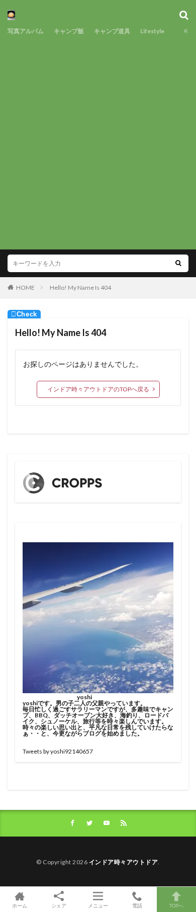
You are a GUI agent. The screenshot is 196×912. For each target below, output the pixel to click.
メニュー (98, 905)
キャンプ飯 (69, 31)
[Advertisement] (98, 141)
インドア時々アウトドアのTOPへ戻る (98, 389)
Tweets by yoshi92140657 (58, 751)
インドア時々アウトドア (123, 862)
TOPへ (176, 905)
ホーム (19, 905)
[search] (178, 263)
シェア (58, 905)
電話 (137, 905)
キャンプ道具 (112, 31)
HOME (25, 287)
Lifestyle (152, 31)
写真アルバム (26, 31)
